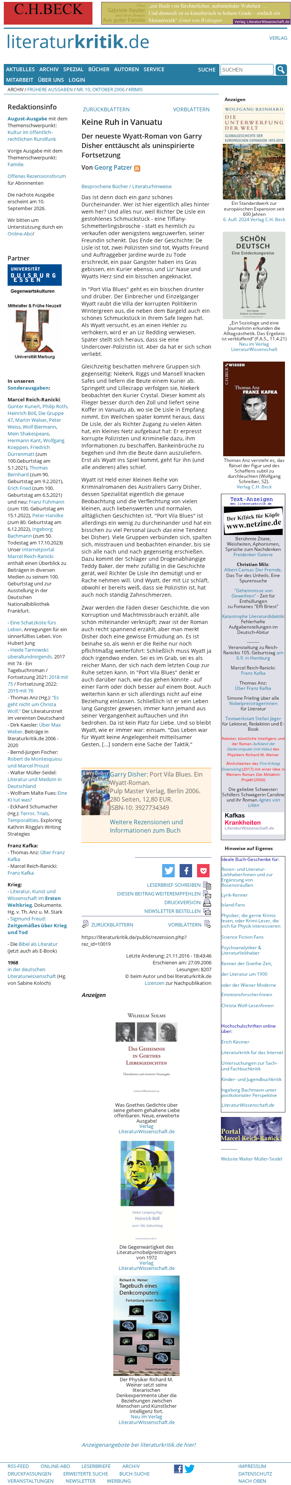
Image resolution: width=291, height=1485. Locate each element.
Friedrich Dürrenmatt (29, 450)
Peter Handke (47, 515)
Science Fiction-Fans (242, 937)
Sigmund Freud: (37, 925)
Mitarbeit (19, 79)
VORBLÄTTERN (192, 109)
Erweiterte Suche (85, 1473)
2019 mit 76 (20, 690)
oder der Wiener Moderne (248, 985)
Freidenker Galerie (253, 554)
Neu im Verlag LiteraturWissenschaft (254, 346)
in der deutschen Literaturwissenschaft (32, 973)
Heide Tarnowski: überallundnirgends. (30, 653)
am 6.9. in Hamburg (259, 655)
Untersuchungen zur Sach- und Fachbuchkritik (249, 1065)
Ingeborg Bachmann (30, 532)
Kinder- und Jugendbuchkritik (251, 1079)
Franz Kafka (21, 872)
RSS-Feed (18, 1466)
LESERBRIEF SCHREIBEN (174, 884)
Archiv (49, 69)
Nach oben (252, 1480)
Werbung (119, 1480)
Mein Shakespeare (28, 433)
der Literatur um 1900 (244, 974)
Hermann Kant (24, 440)
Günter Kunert (24, 406)
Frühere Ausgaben (50, 89)
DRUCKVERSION (182, 902)
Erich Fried (19, 488)
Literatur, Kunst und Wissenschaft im (34, 898)
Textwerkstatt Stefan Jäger (253, 718)
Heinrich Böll (22, 413)
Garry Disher (128, 774)
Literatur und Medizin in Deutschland (35, 782)
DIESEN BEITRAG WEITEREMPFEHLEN (159, 893)
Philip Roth (54, 406)
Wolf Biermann (39, 426)
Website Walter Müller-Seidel (251, 1159)
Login (77, 79)
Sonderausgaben (28, 387)
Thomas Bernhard (28, 471)
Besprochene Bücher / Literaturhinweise (126, 186)
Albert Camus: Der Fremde (252, 569)
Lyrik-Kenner (234, 895)
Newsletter (80, 1480)
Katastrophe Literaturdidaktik (252, 616)
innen (268, 1005)
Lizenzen (154, 983)
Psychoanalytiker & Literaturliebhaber (241, 950)
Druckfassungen (30, 1473)
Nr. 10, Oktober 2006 (101, 89)
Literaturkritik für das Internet (252, 1052)
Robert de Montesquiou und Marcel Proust (35, 762)
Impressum (252, 1466)
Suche (207, 69)
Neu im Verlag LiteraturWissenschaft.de (147, 1419)
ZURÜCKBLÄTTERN (105, 109)
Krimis (135, 89)
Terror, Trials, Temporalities (29, 817)
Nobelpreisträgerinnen (253, 703)
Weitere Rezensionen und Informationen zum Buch (146, 826)
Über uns (51, 79)
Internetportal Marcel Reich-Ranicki (31, 553)
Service (154, 69)
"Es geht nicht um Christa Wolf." (33, 704)
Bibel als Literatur (38, 944)
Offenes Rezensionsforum (37, 176)
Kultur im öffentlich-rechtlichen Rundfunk (32, 135)
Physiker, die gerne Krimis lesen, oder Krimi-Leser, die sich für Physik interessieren (250, 920)
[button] (168, 870)
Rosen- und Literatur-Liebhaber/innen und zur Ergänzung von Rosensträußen (247, 877)
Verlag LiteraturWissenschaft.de (147, 1129)
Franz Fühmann (46, 501)
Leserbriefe (96, 1466)
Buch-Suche (134, 1473)
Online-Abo (20, 233)
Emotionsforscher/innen (246, 994)
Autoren (126, 69)
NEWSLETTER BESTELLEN (172, 911)
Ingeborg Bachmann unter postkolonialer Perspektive (249, 1092)
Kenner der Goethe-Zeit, (246, 963)
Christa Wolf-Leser (240, 1005)
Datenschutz (255, 1473)
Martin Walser (31, 419)
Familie (15, 164)
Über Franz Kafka (253, 688)
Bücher (99, 69)
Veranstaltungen (31, 1480)
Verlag (278, 37)
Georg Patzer (113, 167)
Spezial (73, 69)
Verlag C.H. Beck (254, 487)
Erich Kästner (235, 1042)
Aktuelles (20, 69)
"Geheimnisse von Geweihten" (252, 593)
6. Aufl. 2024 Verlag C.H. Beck (254, 219)
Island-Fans (233, 905)
